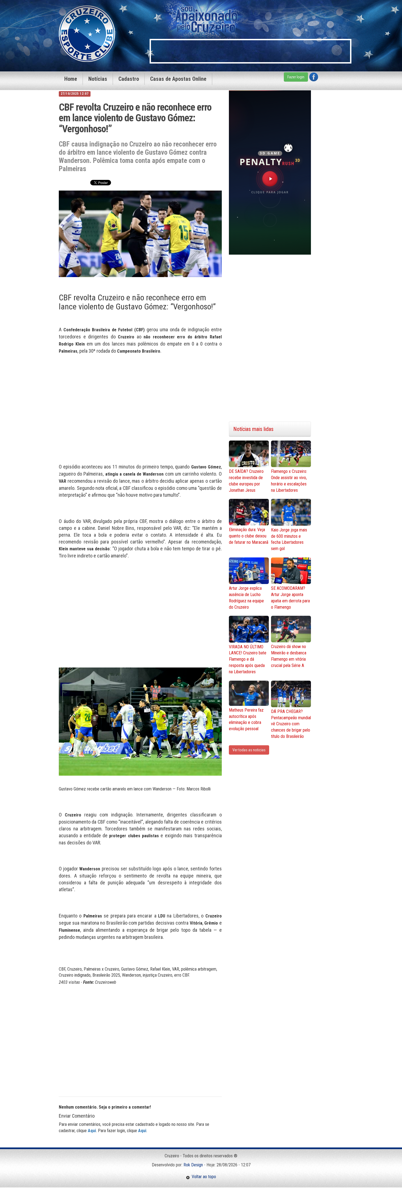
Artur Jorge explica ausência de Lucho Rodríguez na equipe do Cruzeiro (246, 598)
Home (70, 79)
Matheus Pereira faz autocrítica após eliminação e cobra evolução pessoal (246, 719)
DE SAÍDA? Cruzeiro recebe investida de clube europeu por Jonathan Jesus (246, 481)
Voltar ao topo (203, 1176)
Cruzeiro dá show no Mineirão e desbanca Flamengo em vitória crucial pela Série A (288, 656)
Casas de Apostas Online (178, 79)
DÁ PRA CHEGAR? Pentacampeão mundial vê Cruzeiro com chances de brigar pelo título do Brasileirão (291, 724)
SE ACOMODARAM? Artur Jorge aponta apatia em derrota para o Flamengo (290, 598)
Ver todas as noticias (249, 750)
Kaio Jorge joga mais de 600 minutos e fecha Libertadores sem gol (289, 539)
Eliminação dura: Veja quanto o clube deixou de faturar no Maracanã (248, 536)
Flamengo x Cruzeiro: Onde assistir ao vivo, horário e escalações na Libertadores (289, 481)
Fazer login (295, 77)
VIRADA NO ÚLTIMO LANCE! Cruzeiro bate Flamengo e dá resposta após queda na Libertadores (247, 659)
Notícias (97, 79)
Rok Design (193, 1164)
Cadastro (128, 79)
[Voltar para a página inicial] (87, 33)
